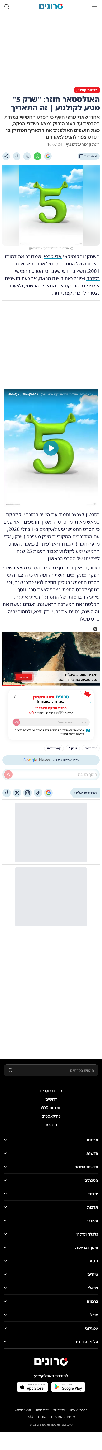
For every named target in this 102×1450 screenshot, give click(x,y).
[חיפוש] (6, 6)
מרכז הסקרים (51, 1090)
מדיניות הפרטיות (63, 1416)
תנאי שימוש (23, 1410)
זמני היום (42, 1410)
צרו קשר (59, 1410)
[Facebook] (16, 156)
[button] (95, 629)
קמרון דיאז (62, 544)
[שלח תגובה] (8, 774)
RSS (30, 1416)
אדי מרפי (53, 256)
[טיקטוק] (38, 793)
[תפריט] (94, 6)
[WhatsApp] (37, 156)
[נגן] (51, 448)
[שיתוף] (6, 156)
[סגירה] (14, 697)
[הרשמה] (16, 722)
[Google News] (48, 793)
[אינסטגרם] (27, 793)
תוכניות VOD (51, 1107)
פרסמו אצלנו (79, 1410)
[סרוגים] (51, 1362)
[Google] (48, 156)
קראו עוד (23, 676)
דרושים (51, 1099)
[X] (27, 156)
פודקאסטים (51, 1116)
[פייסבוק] (6, 793)
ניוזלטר (51, 1124)
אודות (42, 1416)
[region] (51, 448)
